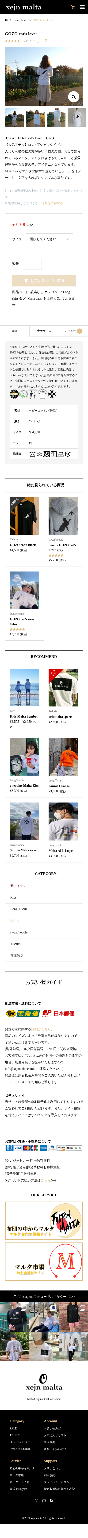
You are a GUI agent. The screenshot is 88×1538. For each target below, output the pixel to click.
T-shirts (15, 944)
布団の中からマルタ (22, 1468)
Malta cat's (34, 298)
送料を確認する (52, 203)
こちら (45, 1180)
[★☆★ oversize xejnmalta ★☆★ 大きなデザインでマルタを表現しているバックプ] (14, 1346)
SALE (14, 921)
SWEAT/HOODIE (20, 1449)
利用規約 (49, 1475)
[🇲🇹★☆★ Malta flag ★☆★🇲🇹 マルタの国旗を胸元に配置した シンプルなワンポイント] (73, 1317)
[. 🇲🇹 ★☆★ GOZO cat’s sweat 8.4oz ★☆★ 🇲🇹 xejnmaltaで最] (44, 1317)
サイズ (17, 239)
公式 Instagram (18, 1489)
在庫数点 (16, 955)
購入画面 (49, 1442)
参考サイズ (44, 330)
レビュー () (32, 41)
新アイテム (18, 886)
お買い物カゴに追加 (47, 281)
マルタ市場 (17, 1475)
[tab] (14, 330)
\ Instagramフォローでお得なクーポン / (47, 1296)
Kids (13, 897)
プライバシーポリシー (58, 1482)
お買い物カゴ (52, 1428)
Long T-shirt (18, 909)
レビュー (72, 330)
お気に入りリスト (55, 1435)
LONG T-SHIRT (19, 1442)
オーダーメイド (19, 1482)
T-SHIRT (15, 1435)
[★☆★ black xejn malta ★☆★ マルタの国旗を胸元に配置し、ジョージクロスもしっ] (14, 1317)
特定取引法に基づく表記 (59, 1489)
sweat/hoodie (18, 932)
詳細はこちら (41, 1029)
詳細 (14, 330)
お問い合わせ (52, 1468)
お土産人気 (51, 298)
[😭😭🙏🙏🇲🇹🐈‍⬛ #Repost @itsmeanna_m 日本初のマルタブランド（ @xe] (44, 1346)
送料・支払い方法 (55, 1449)
